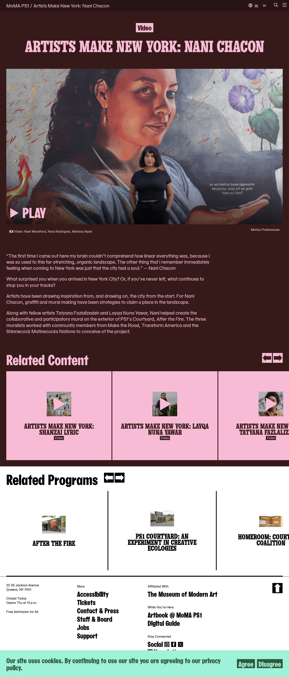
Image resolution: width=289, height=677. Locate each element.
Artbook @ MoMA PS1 (175, 614)
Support (87, 635)
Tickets (86, 602)
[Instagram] (166, 644)
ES (264, 5)
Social (155, 644)
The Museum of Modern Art (182, 594)
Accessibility (93, 594)
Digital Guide (164, 623)
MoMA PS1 (17, 5)
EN (256, 5)
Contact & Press (98, 610)
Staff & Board (94, 618)
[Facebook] (173, 644)
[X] (180, 644)
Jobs (83, 627)
